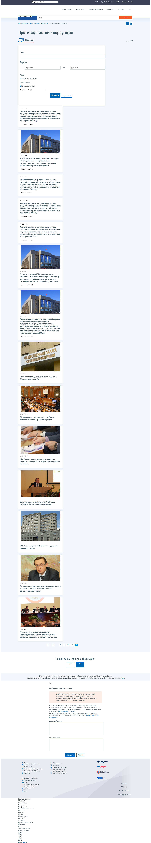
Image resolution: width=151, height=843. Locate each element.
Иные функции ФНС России (39, 23)
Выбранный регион (28, 86)
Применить (55, 95)
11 (72, 645)
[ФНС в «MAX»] (131, 2)
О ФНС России (66, 10)
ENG (129, 10)
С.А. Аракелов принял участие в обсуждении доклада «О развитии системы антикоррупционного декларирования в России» (40, 588)
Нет (70, 664)
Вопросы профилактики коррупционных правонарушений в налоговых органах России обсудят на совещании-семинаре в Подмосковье (38, 634)
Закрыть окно (23, 842)
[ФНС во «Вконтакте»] (122, 2)
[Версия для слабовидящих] (97, 2)
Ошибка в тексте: (55, 738)
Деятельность (80, 10)
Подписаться (66, 96)
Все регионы (25, 82)
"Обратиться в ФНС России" (65, 711)
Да (80, 664)
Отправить (70, 755)
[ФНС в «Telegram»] (128, 2)
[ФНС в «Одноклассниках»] (125, 2)
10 (68, 645)
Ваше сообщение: (55, 721)
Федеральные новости (29, 79)
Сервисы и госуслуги (96, 10)
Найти (125, 17)
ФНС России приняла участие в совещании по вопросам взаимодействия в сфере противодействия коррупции (40, 461)
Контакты (121, 10)
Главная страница (23, 23)
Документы (110, 10)
